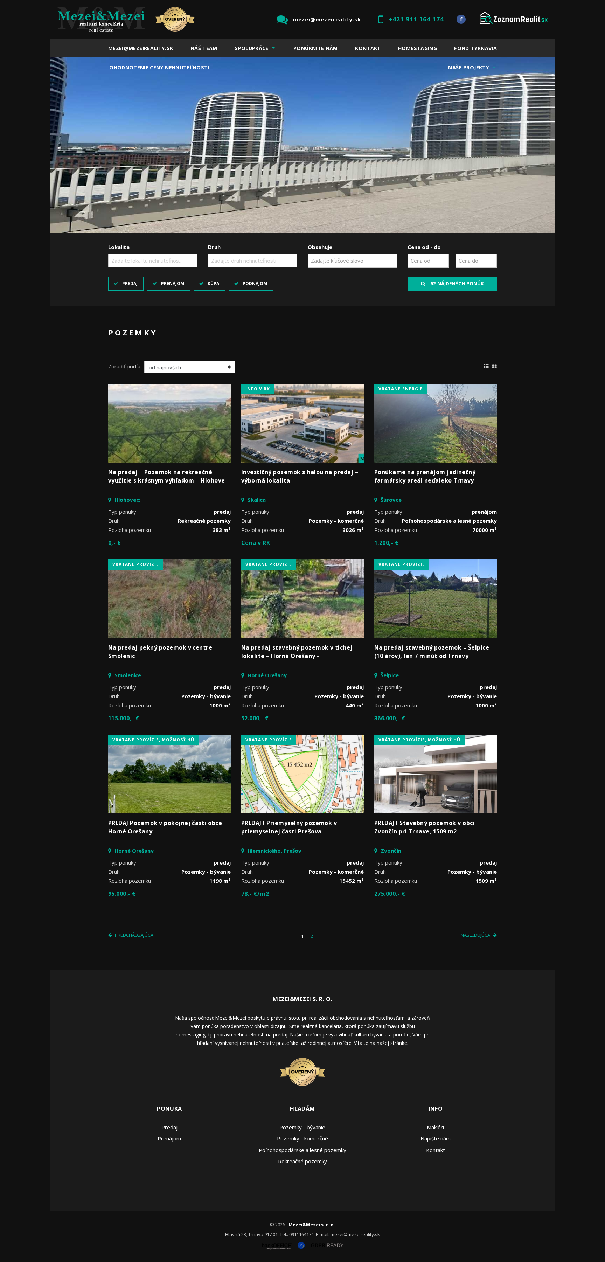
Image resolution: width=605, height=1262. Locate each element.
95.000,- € (122, 893)
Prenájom (172, 283)
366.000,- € (389, 718)
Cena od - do (424, 246)
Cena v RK (255, 543)
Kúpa (213, 283)
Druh (214, 246)
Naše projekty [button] (468, 67)
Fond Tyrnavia (475, 48)
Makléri (435, 1127)
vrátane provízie (135, 564)
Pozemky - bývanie (302, 1127)
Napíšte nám (435, 1138)
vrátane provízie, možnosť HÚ (153, 740)
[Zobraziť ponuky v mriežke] (494, 365)
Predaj (130, 283)
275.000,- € (389, 893)
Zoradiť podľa (124, 366)
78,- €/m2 (255, 893)
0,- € (114, 543)
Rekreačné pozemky (302, 1161)
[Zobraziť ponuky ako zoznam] (486, 365)
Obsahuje (320, 246)
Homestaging (417, 48)
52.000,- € (255, 718)
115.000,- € (123, 718)
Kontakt (368, 48)
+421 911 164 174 (416, 19)
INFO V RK (257, 389)
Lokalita (119, 246)
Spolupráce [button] (252, 48)
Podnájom (255, 283)
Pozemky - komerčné (302, 1138)
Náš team (203, 48)
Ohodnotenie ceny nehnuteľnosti (159, 67)
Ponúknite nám (315, 48)
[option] (302, 145)
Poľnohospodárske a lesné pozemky (302, 1149)
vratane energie (400, 389)
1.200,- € (386, 543)
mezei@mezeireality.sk (327, 19)
